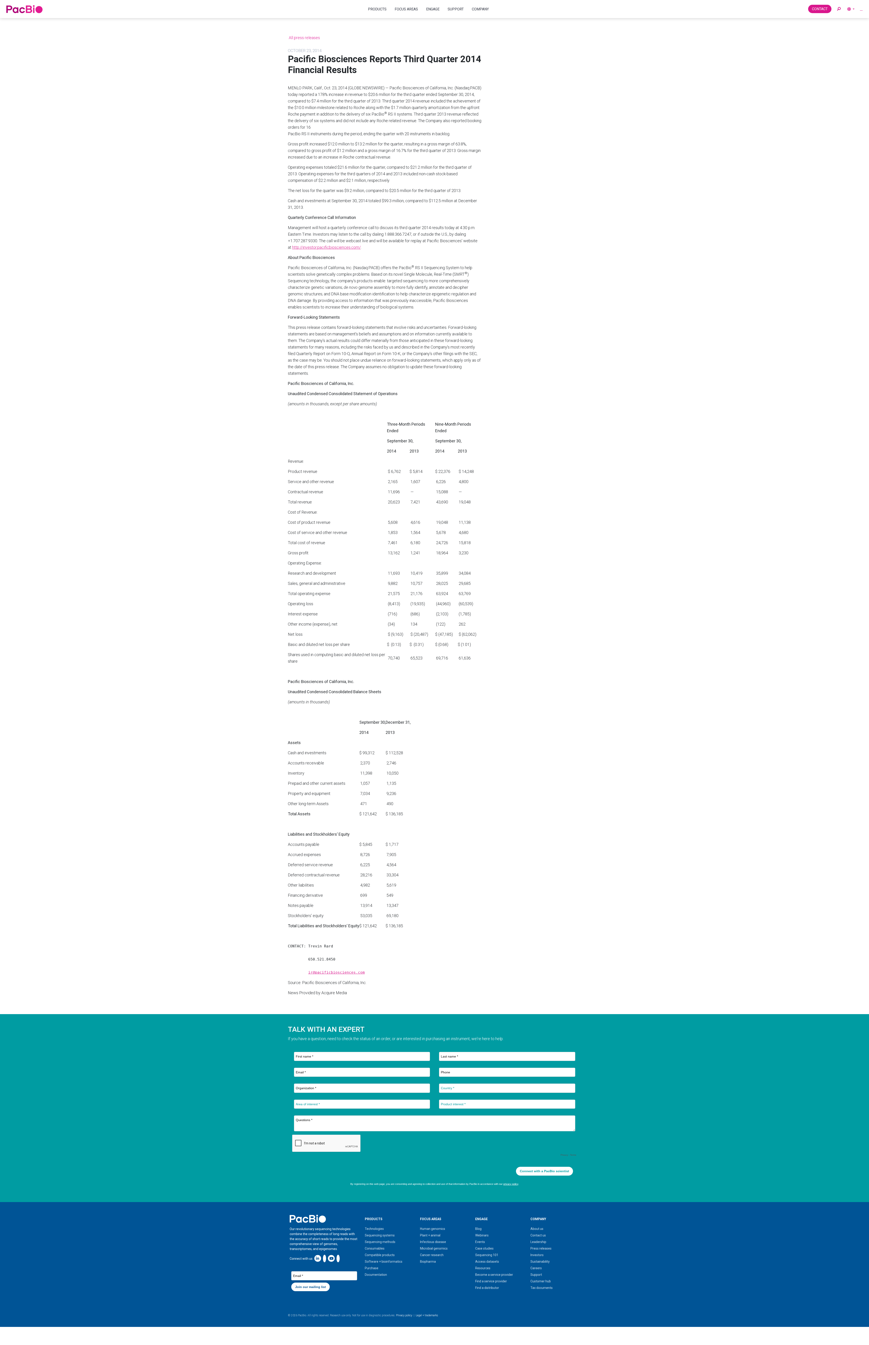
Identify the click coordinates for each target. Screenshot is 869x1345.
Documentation (376, 1274)
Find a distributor (487, 1288)
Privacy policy (404, 1315)
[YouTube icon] (331, 1258)
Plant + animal (430, 1235)
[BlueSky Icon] (338, 1258)
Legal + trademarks (427, 1315)
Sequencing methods (380, 1242)
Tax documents (541, 1288)
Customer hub (540, 1281)
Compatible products (380, 1255)
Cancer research (432, 1255)
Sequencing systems (380, 1235)
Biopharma (428, 1261)
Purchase (371, 1268)
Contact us (538, 1235)
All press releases (304, 37)
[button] (839, 9)
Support (536, 1274)
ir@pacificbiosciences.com (336, 972)
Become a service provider (494, 1274)
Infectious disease (433, 1242)
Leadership (538, 1242)
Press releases (540, 1248)
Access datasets (487, 1261)
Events (480, 1242)
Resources (482, 1268)
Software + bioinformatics (383, 1261)
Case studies (484, 1248)
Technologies (374, 1229)
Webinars (482, 1235)
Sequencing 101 (486, 1255)
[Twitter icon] (324, 1258)
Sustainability (540, 1261)
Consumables (374, 1248)
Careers (536, 1268)
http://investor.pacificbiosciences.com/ (326, 247)
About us (536, 1229)
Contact (820, 9)
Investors (537, 1255)
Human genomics (432, 1229)
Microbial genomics (434, 1248)
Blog (478, 1229)
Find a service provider (491, 1281)
